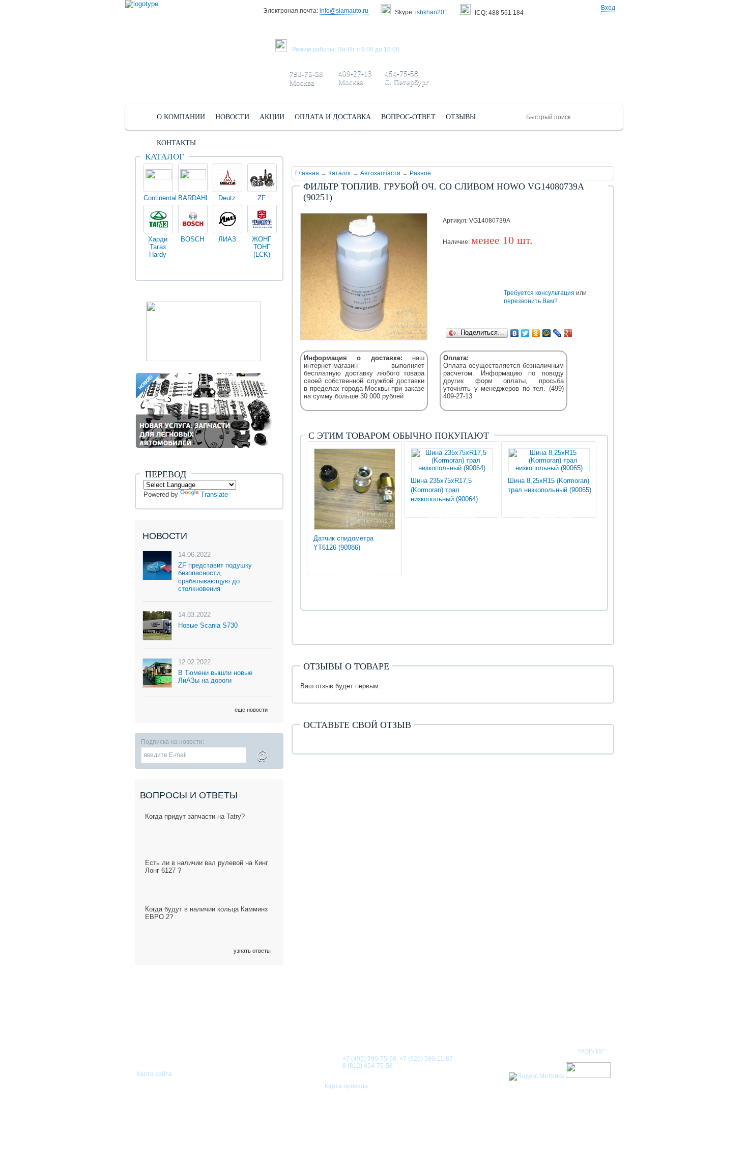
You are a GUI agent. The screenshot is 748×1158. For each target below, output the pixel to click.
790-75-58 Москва (306, 78)
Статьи (427, 1019)
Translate (214, 494)
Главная (307, 173)
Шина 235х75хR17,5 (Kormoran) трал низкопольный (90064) (444, 490)
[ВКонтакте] (514, 333)
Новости (381, 1019)
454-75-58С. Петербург (407, 77)
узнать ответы (252, 951)
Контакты (515, 1019)
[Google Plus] (568, 333)
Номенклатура (580, 1019)
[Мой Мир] (546, 333)
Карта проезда (346, 1086)
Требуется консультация (539, 293)
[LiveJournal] (557, 333)
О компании (325, 1019)
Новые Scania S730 (208, 625)
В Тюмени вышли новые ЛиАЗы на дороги (215, 677)
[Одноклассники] (536, 333)
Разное (420, 173)
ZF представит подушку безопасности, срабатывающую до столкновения (215, 577)
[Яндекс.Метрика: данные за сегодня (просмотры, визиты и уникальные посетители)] (536, 1076)
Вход (608, 7)
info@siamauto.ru (344, 10)
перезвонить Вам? (531, 301)
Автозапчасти (380, 173)
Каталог (339, 173)
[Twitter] (525, 333)
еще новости (251, 710)
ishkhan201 (431, 12)
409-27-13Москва (355, 77)
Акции (468, 1019)
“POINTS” (591, 1051)
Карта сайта (154, 1074)
